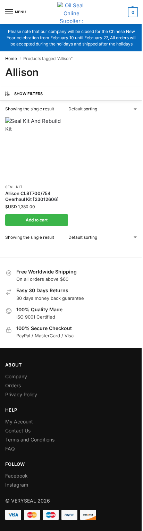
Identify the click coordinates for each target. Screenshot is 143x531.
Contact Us (18, 430)
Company (16, 376)
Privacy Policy (21, 394)
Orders (13, 385)
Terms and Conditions (29, 439)
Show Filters (28, 93)
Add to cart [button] (37, 219)
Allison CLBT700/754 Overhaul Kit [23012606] (32, 196)
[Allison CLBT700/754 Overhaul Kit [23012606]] (36, 148)
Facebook (16, 476)
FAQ (10, 449)
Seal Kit (14, 187)
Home (11, 58)
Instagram (16, 485)
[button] (132, 12)
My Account (19, 421)
